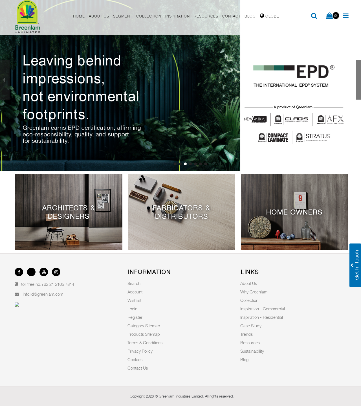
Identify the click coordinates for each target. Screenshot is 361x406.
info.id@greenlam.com (43, 294)
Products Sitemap (143, 334)
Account (134, 291)
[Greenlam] (41, 17)
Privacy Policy (140, 351)
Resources (250, 342)
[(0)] (329, 16)
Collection (249, 300)
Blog (244, 359)
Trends (246, 334)
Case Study (250, 325)
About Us (248, 283)
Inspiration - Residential (261, 317)
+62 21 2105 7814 (57, 284)
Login (132, 308)
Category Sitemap (143, 325)
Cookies (134, 359)
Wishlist (134, 300)
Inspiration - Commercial (262, 308)
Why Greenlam (253, 291)
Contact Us (137, 367)
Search (133, 283)
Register (134, 317)
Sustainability (252, 351)
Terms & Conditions (144, 342)
